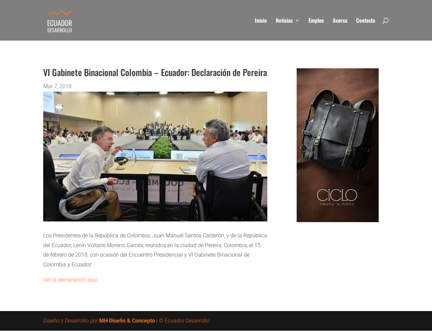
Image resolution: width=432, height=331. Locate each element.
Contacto (365, 21)
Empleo (316, 21)
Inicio (261, 21)
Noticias (284, 21)
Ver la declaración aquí (70, 280)
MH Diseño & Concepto (127, 320)
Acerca (340, 21)
